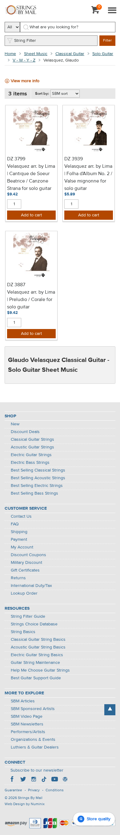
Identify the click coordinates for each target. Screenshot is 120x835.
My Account (22, 547)
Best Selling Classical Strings (38, 470)
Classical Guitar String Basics (38, 639)
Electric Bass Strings (30, 462)
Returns (18, 578)
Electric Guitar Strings (31, 455)
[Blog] (65, 780)
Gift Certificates (25, 570)
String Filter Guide (28, 616)
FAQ (15, 524)
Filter (107, 40)
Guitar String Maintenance (35, 662)
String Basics (23, 632)
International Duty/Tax (31, 586)
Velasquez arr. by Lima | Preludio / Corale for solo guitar (31, 300)
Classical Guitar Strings (32, 439)
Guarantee (13, 790)
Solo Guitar (102, 54)
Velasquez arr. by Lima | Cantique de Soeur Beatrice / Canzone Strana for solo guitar (31, 177)
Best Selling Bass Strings (34, 493)
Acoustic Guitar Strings (32, 447)
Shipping (19, 532)
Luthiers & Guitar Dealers (35, 747)
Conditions (55, 790)
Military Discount (26, 562)
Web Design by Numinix (25, 804)
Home (10, 54)
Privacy (34, 790)
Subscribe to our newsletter (36, 770)
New (15, 424)
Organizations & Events (33, 739)
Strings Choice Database (34, 624)
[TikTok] (44, 780)
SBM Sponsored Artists (33, 709)
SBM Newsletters (27, 724)
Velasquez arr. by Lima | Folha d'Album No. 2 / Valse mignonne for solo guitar (88, 177)
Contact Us (21, 516)
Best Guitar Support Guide (36, 678)
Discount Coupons (28, 555)
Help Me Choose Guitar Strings (40, 670)
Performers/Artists (28, 732)
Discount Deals (25, 432)
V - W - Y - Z (24, 60)
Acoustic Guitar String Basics (38, 647)
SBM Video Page (26, 716)
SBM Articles (23, 701)
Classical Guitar (69, 54)
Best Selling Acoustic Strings (38, 478)
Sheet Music (35, 54)
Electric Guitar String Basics (37, 655)
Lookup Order (24, 593)
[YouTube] (54, 780)
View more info (25, 81)
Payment (19, 539)
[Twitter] (23, 780)
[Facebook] (12, 780)
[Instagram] (33, 780)
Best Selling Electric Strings (37, 486)
